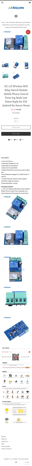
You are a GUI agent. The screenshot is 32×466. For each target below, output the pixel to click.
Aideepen (15, 459)
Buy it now (16, 133)
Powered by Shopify (23, 459)
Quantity (16, 118)
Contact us (4, 441)
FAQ (2, 444)
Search (3, 436)
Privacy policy (5, 446)
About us (4, 439)
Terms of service (6, 449)
